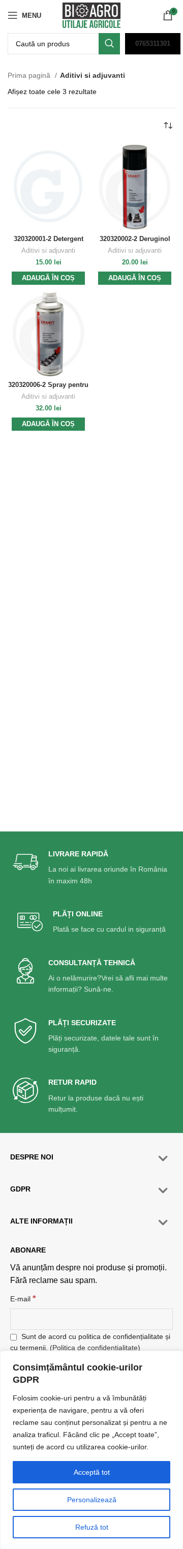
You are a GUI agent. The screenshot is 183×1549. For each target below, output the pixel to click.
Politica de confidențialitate (95, 1348)
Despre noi (31, 1157)
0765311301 (152, 43)
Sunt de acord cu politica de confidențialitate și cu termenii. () (90, 1342)
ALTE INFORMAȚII (41, 1221)
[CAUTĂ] (109, 43)
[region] (91, 1450)
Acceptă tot (92, 1472)
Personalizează (91, 1500)
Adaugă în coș (48, 278)
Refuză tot (91, 1527)
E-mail (23, 1298)
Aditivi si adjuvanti (48, 250)
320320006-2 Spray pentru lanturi (48, 388)
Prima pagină (30, 75)
